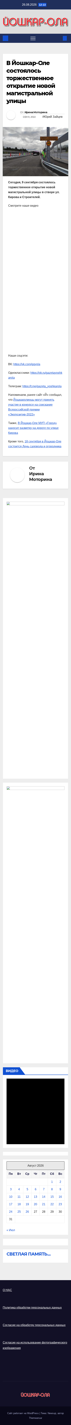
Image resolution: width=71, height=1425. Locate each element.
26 (27, 1211)
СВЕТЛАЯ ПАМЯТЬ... (29, 1254)
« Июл (11, 1230)
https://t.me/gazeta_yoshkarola (42, 386)
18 (19, 1204)
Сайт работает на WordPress (23, 1413)
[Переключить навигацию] (33, 38)
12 (27, 1196)
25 (19, 1211)
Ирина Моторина (36, 112)
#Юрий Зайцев (52, 116)
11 (19, 1196)
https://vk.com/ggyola (26, 364)
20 (35, 1204)
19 (27, 1204)
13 (35, 1196)
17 (10, 1204)
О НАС (7, 1290)
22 (52, 1204)
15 (52, 1196)
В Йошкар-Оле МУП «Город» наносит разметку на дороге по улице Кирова (33, 427)
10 (10, 1196)
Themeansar (35, 1418)
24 (10, 1211)
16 (60, 1196)
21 (43, 1204)
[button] (59, 38)
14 (43, 1196)
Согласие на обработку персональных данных (34, 1325)
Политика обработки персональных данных (32, 1307)
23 (60, 1204)
